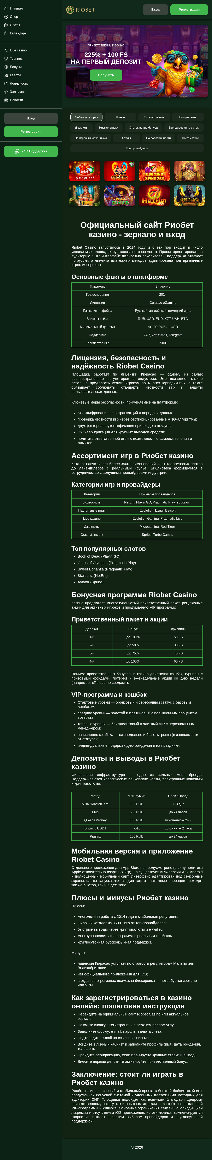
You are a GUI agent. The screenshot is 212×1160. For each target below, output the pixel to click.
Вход (155, 9)
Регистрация (189, 9)
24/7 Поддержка (34, 151)
